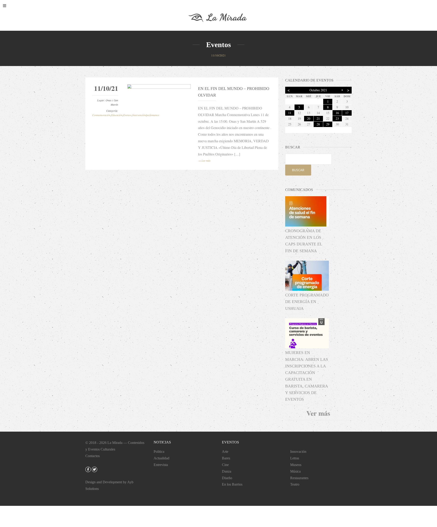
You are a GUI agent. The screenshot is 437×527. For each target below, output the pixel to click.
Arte (225, 451)
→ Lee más (204, 160)
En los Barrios (232, 484)
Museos (295, 465)
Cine (225, 465)
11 (289, 113)
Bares (226, 458)
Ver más (318, 413)
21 (318, 118)
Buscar (298, 170)
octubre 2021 (318, 90)
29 (327, 124)
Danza (226, 471)
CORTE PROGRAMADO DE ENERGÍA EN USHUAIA (307, 302)
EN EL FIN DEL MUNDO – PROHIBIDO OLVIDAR (233, 91)
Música (295, 471)
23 (337, 118)
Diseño (227, 478)
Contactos (92, 456)
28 (318, 124)
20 (308, 118)
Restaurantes (299, 478)
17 (346, 113)
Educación (116, 115)
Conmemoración (101, 115)
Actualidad (161, 458)
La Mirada (114, 443)
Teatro (294, 484)
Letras (294, 458)
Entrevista (161, 465)
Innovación (298, 451)
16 (337, 113)
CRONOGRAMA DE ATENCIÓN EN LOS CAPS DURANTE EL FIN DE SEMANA (303, 241)
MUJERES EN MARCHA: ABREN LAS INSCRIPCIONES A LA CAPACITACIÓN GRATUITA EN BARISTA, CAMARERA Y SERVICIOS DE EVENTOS (306, 376)
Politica (159, 451)
